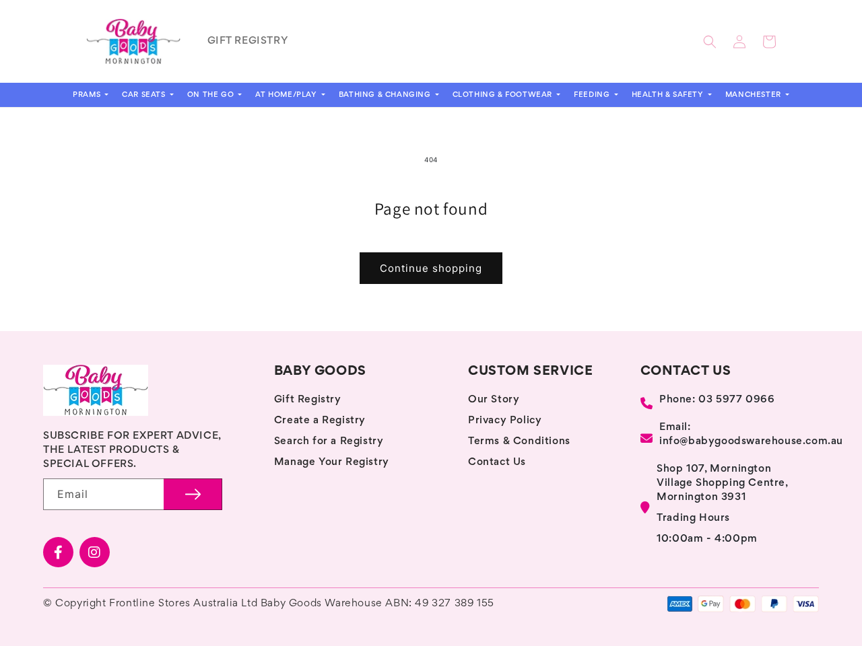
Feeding (593, 95)
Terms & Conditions (519, 441)
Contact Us (497, 462)
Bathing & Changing (386, 95)
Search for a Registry (329, 441)
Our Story (493, 399)
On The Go (211, 95)
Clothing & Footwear (504, 95)
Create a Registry (320, 420)
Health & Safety (669, 95)
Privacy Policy (504, 420)
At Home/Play (287, 95)
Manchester (754, 95)
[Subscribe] (193, 494)
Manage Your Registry (331, 462)
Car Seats (145, 95)
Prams (88, 95)
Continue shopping (431, 268)
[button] (710, 42)
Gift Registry (307, 399)
